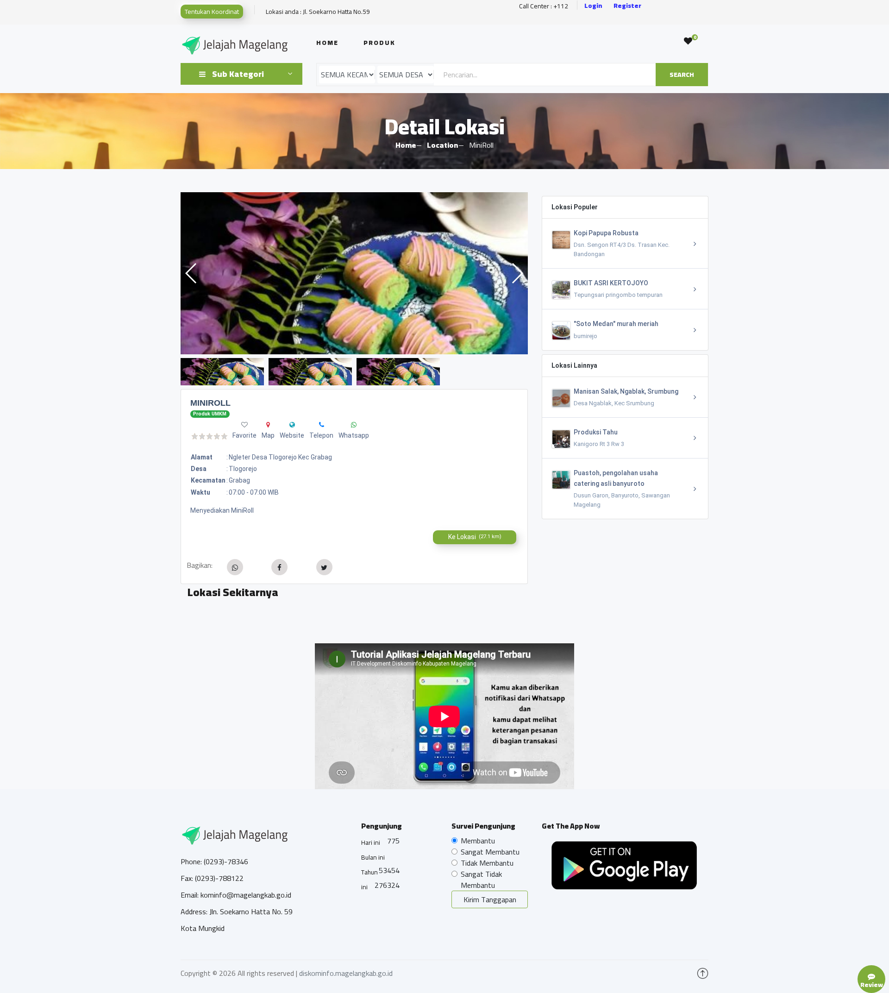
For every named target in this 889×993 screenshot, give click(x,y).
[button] (517, 273)
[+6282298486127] (321, 424)
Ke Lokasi (474, 536)
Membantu (478, 840)
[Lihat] (354, 273)
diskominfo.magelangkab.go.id (346, 973)
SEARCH (682, 75)
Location (442, 145)
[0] (688, 41)
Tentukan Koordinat (212, 12)
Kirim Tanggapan (489, 899)
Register (627, 6)
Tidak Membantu (487, 862)
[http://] (292, 424)
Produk (379, 43)
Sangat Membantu (490, 851)
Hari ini (370, 842)
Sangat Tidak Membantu (481, 879)
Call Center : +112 (543, 6)
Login (593, 6)
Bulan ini (373, 857)
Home (327, 43)
